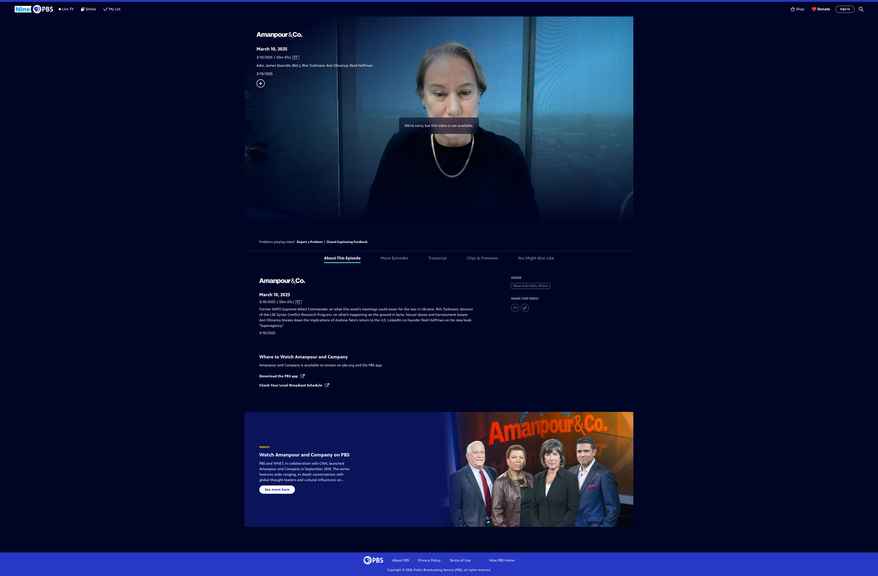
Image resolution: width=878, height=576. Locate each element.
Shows (91, 9)
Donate (823, 9)
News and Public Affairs (530, 286)
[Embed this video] (515, 308)
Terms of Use (460, 560)
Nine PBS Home (502, 560)
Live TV (68, 9)
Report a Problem (310, 242)
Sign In (845, 9)
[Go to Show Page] (445, 35)
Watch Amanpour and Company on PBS (304, 455)
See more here (277, 489)
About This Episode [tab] (342, 258)
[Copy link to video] (525, 308)
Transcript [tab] (437, 258)
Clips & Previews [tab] (482, 258)
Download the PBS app (279, 376)
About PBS (400, 560)
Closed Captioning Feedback (347, 242)
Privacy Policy (429, 560)
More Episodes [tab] (394, 258)
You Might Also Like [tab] (536, 258)
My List (114, 9)
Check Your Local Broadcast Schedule (291, 385)
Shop (800, 9)
